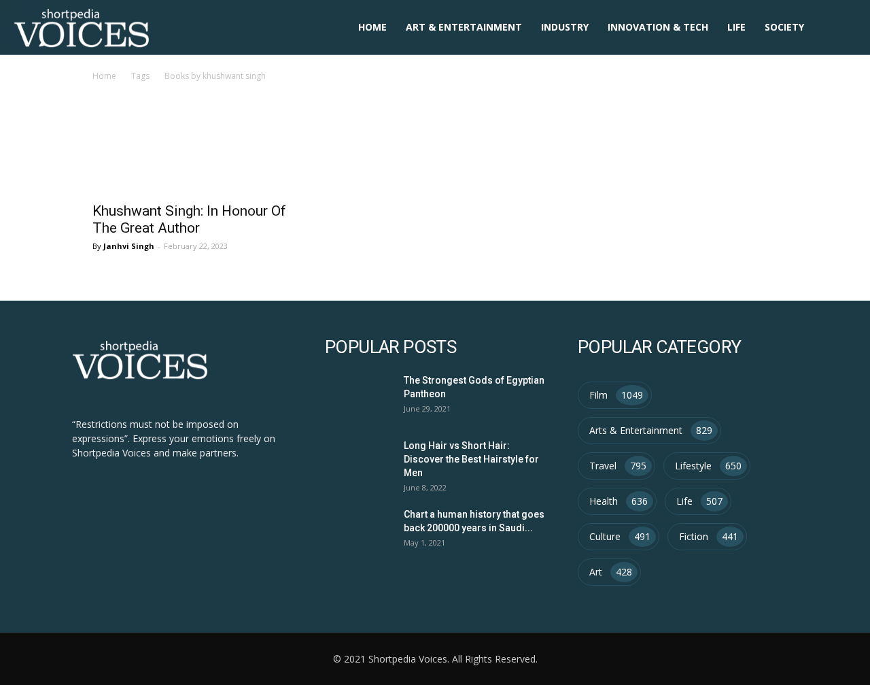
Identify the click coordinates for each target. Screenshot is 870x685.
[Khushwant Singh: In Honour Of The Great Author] (195, 158)
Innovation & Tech (658, 26)
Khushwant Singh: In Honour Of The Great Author (189, 219)
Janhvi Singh (128, 246)
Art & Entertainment (464, 26)
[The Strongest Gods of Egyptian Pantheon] (356, 395)
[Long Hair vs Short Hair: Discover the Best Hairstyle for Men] (356, 461)
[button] (840, 28)
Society (784, 26)
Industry (565, 26)
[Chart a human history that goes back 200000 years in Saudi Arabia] (356, 529)
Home (372, 26)
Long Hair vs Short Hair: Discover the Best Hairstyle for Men (471, 459)
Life (736, 26)
